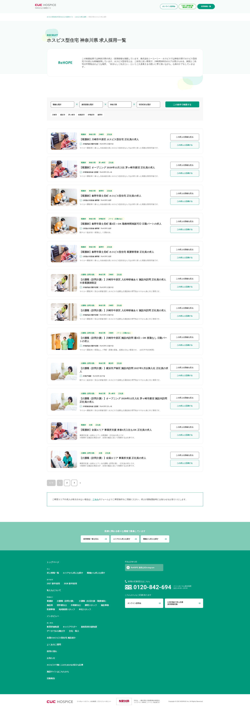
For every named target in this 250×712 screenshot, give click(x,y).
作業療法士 (76, 605)
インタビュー (53, 616)
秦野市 (100, 115)
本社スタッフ (85, 609)
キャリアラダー (70, 627)
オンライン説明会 (168, 6)
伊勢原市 (91, 115)
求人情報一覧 (53, 573)
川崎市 (54, 115)
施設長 (50, 605)
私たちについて (54, 590)
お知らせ (51, 658)
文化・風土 (74, 631)
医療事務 (51, 609)
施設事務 (105, 605)
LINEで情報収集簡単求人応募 (187, 6)
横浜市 (62, 115)
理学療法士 (62, 605)
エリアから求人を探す (73, 573)
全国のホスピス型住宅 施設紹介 (61, 638)
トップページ (53, 562)
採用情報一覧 (206, 6)
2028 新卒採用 (70, 583)
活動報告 (51, 678)
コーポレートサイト (83, 701)
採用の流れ (52, 651)
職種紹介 (50, 597)
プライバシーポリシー (104, 701)
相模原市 (81, 115)
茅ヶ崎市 (71, 115)
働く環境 (50, 623)
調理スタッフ (91, 605)
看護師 (83, 134)
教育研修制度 (53, 627)
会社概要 (93, 701)
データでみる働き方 (56, 631)
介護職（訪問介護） (88, 274)
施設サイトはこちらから (58, 671)
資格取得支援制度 (89, 627)
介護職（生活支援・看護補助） (93, 601)
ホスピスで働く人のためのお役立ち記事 (65, 665)
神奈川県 (92, 134)
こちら (96, 499)
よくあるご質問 (54, 644)
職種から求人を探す (96, 573)
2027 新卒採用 (53, 583)
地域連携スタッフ (67, 609)
